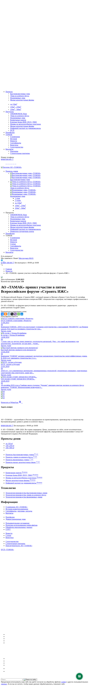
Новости (13, 141)
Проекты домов (12, 171)
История (13, 139)
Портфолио (10, 132)
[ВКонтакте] (2, 314)
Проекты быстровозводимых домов (22, 455)
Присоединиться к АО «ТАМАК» (19, 546)
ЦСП (12, 130)
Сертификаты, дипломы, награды (19, 511)
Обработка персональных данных (19, 527)
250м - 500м (15, 110)
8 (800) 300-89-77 (7, 263)
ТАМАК (9, 135)
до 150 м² (9, 444)
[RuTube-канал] (13, 659)
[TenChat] (6, 663)
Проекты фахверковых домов (19, 460)
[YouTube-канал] (7, 643)
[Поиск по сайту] (30, 679)
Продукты (10, 112)
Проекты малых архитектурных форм (23, 462)
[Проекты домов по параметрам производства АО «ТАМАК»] (16, 211)
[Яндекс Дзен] (6, 665)
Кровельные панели (18, 120)
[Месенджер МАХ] (47, 634)
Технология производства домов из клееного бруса (26, 495)
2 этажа (18, 200)
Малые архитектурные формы (22, 100)
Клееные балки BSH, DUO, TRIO (23, 122)
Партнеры (14, 151)
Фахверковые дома (17, 98)
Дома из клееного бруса (19, 116)
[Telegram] (8, 314)
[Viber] (15, 314)
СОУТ (8, 529)
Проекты (9, 92)
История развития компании (17, 509)
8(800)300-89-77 (7, 159)
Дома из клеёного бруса (19, 96)
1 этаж (17, 198)
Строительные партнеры (20, 153)
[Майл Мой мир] (7, 669)
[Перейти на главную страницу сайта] (11, 167)
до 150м (13, 104)
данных (4, 684)
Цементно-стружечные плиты (22, 231)
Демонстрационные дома (16, 519)
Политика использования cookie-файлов (21, 525)
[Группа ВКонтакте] (6, 637)
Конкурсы (14, 145)
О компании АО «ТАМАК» (16, 507)
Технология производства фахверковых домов (24, 497)
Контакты (9, 149)
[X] (12, 314)
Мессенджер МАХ (26, 258)
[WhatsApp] (18, 314)
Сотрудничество (16, 147)
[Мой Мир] (21, 314)
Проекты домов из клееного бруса (21, 457)
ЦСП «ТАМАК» (7, 550)
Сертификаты (15, 143)
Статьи (13, 244)
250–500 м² (10, 448)
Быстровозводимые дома (20, 94)
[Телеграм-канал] (6, 639)
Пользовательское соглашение (17, 523)
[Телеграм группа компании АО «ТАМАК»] (2, 261)
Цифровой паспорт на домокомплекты (25, 128)
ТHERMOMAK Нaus (18, 114)
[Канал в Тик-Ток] (7, 671)
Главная (9, 269)
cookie (63, 682)
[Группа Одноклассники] (6, 661)
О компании (15, 137)
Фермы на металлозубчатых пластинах (25, 124)
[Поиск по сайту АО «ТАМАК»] (2, 265)
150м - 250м (15, 107)
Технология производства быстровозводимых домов (26, 493)
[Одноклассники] (5, 314)
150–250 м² (10, 446)
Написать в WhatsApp (12, 402)
